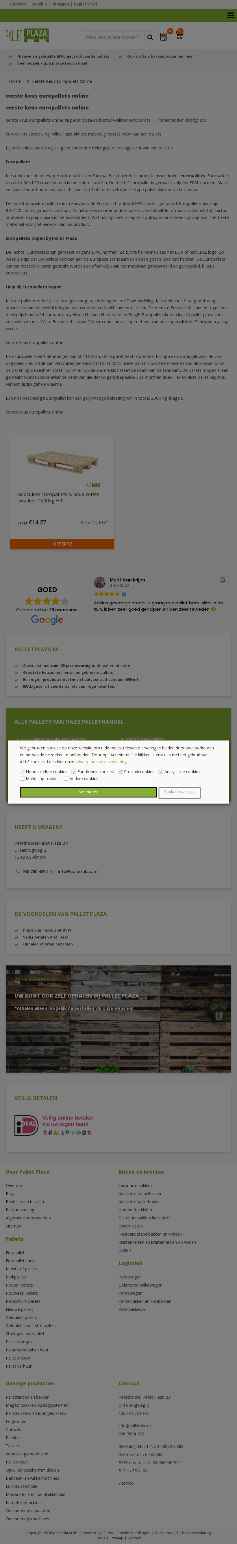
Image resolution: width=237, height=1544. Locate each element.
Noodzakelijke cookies (46, 772)
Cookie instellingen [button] (179, 792)
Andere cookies (84, 779)
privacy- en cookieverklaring (101, 762)
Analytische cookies (182, 772)
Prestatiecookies (139, 772)
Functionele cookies (95, 772)
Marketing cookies (43, 779)
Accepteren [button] (89, 792)
